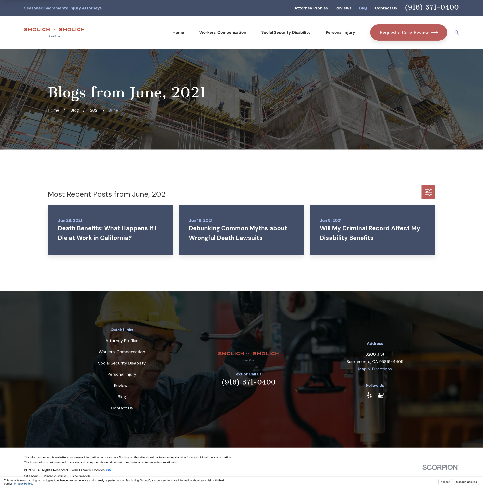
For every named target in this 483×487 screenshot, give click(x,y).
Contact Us (386, 8)
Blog (363, 8)
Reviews (343, 8)
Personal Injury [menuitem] (340, 32)
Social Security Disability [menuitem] (286, 32)
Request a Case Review (404, 32)
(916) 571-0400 (432, 7)
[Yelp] (369, 395)
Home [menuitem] (178, 32)
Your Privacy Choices (88, 470)
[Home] (54, 32)
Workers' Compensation (122, 351)
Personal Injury (122, 374)
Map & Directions (375, 369)
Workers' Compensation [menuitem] (222, 32)
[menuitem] (31, 476)
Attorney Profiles (311, 8)
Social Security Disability (122, 363)
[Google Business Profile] (381, 395)
